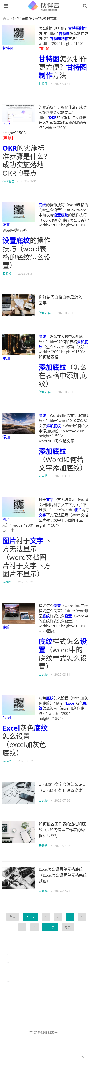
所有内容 (45, 313)
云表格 (6, 274)
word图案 (47, 631)
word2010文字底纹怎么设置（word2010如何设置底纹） (62, 787)
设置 (6, 224)
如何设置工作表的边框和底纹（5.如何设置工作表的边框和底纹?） (62, 830)
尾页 (68, 927)
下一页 (50, 927)
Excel (6, 717)
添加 (6, 358)
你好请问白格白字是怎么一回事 (62, 300)
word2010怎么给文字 (56, 441)
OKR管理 (8, 181)
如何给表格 (48, 357)
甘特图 (7, 48)
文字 (49, 499)
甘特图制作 (77, 28)
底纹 (42, 204)
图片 (6, 519)
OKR (6, 124)
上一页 (30, 917)
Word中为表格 (14, 230)
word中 (8, 530)
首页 (6, 18)
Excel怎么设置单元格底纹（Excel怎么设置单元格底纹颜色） (63, 875)
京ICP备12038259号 (43, 1032)
